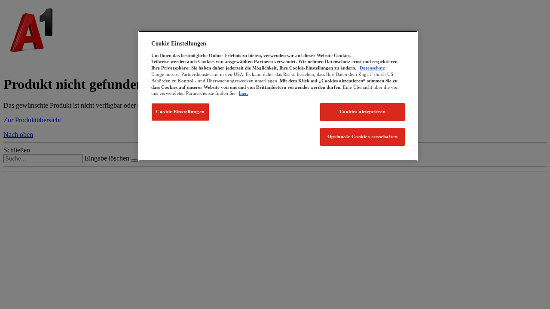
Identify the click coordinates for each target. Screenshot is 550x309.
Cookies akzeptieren (362, 111)
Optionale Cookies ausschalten (362, 136)
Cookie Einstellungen (180, 111)
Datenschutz (372, 67)
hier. (243, 93)
